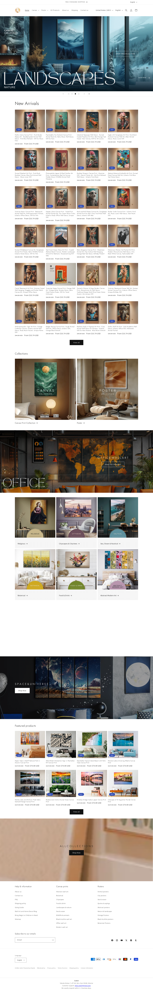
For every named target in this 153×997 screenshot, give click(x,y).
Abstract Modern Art (108, 595)
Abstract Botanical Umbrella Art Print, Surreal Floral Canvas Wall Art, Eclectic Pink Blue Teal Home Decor (123, 175)
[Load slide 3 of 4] (75, 94)
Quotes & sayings (104, 903)
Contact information (87, 968)
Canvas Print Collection (25, 423)
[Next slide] (84, 93)
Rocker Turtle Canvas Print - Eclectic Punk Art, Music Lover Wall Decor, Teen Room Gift (122, 213)
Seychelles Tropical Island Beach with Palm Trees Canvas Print (91, 762)
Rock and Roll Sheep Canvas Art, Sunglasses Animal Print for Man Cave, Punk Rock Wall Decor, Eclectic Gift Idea (92, 213)
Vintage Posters (103, 915)
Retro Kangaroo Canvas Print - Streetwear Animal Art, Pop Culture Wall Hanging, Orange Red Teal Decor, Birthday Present (91, 252)
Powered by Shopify (29, 968)
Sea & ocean (60, 911)
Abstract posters (104, 907)
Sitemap (18, 919)
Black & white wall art (64, 919)
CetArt (21, 968)
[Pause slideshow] (89, 93)
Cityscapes (60, 900)
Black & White (23, 652)
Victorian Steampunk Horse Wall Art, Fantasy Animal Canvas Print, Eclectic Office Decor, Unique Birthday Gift (123, 290)
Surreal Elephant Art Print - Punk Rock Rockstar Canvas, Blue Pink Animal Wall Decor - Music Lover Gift (28, 175)
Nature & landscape (105, 911)
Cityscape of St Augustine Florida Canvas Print (122, 801)
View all (76, 342)
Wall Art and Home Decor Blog (26, 911)
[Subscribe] (52, 940)
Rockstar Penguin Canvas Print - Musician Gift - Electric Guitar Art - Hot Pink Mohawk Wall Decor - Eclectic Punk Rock (91, 175)
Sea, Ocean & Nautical (109, 543)
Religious (21, 543)
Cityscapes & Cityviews (68, 543)
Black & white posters (105, 919)
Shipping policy (20, 903)
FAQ (16, 900)
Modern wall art (62, 927)
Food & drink (61, 903)
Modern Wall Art (65, 652)
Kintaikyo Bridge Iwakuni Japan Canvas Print (91, 800)
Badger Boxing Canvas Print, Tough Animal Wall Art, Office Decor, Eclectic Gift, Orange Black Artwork (60, 328)
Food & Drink (64, 595)
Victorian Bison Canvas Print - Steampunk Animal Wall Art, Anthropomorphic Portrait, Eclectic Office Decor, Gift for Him (29, 213)
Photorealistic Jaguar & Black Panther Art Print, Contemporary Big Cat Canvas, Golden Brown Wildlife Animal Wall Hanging (59, 176)
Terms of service (62, 968)
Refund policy (41, 968)
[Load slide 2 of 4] (72, 94)
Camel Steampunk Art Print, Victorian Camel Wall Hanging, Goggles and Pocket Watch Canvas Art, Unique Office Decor (29, 290)
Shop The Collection (113, 464)
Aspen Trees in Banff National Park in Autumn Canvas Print (27, 762)
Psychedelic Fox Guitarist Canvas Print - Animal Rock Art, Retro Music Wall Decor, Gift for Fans (60, 137)
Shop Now (22, 690)
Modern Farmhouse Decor (110, 652)
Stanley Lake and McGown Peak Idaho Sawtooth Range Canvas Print (27, 801)
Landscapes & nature (63, 907)
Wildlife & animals (62, 915)
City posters (102, 896)
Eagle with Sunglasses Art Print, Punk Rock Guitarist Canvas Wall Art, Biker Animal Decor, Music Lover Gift (122, 137)
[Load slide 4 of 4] (78, 94)
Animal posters (103, 892)
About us (18, 892)
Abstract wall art (62, 892)
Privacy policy (51, 968)
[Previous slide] (63, 93)
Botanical (21, 595)
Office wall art (61, 923)
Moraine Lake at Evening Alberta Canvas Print (121, 762)
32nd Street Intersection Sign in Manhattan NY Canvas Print (60, 762)
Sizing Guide (19, 907)
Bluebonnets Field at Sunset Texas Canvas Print (60, 801)
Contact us (19, 896)
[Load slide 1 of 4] (68, 94)
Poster (79, 423)
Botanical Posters (104, 923)
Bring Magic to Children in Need (26, 915)
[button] (35, 10)
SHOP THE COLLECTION (64, 54)
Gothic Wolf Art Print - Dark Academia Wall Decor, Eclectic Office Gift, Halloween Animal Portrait (122, 328)
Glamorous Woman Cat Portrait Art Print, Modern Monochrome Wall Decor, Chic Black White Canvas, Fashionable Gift (121, 252)
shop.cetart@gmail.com (83, 986)
